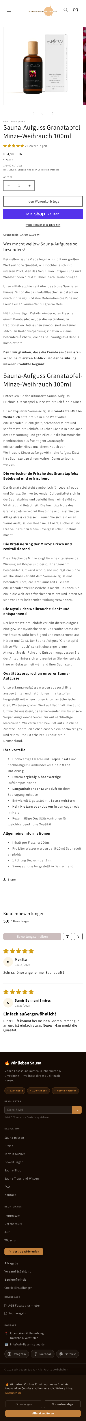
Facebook (45, 1354)
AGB (7, 1232)
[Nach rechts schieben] (53, 113)
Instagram (19, 1354)
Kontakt (10, 1195)
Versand (22, 169)
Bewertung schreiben (32, 936)
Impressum (12, 1216)
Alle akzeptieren (43, 1413)
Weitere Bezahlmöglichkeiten (43, 224)
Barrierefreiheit (15, 1279)
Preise (8, 1146)
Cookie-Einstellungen (18, 1288)
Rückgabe (11, 1263)
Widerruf (10, 1240)
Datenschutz (13, 1224)
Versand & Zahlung (17, 1271)
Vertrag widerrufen (26, 1251)
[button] (9, 10)
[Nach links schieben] (33, 113)
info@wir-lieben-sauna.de (27, 1344)
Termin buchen (15, 1154)
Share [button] (12, 879)
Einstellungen (23, 1404)
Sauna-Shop (13, 1170)
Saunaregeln (17, 1313)
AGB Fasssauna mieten (24, 1305)
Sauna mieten (14, 1138)
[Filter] (67, 936)
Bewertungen (14, 1162)
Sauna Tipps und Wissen (21, 1178)
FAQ (7, 1187)
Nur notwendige (62, 1404)
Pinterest (70, 1354)
